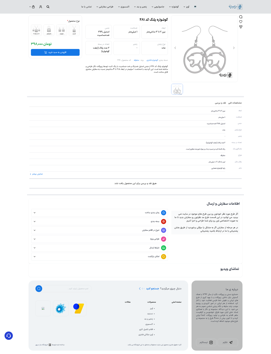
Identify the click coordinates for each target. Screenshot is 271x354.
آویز (187, 6)
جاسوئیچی (159, 6)
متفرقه (136, 60)
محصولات (151, 302)
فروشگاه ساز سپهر (41, 345)
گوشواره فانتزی (152, 60)
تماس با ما (86, 6)
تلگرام (225, 342)
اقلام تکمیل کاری (146, 329)
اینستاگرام (204, 342)
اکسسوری (125, 6)
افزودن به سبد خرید (57, 52)
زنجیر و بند (142, 6)
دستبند (150, 313)
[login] (40, 7)
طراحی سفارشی (106, 6)
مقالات (128, 302)
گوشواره (175, 6)
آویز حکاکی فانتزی (145, 334)
